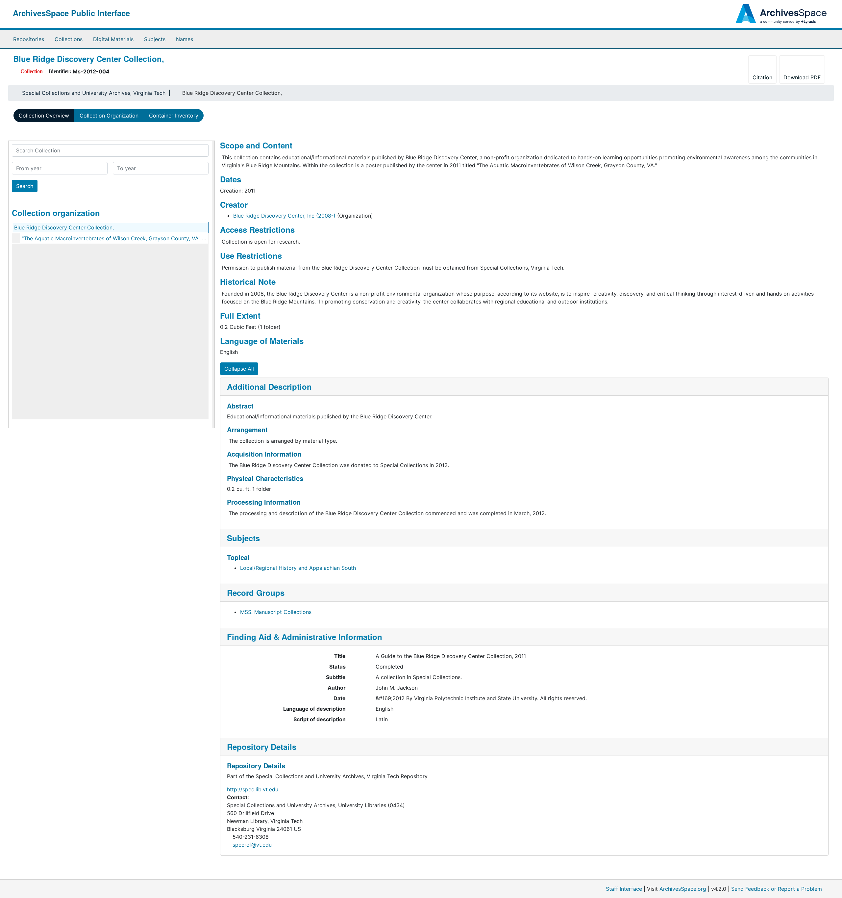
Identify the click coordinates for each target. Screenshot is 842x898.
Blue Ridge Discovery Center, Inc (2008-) (284, 215)
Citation (762, 77)
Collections (69, 39)
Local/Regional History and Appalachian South (298, 568)
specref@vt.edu (252, 844)
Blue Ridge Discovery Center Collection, (64, 227)
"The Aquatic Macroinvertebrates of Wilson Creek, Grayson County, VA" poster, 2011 (127, 238)
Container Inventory (173, 115)
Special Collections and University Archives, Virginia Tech (93, 93)
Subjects (154, 39)
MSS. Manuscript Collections (275, 612)
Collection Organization (109, 115)
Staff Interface (624, 888)
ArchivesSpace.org (682, 888)
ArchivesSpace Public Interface (71, 12)
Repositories (28, 39)
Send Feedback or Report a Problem (776, 888)
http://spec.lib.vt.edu (252, 789)
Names (184, 39)
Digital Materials (113, 39)
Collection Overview (44, 115)
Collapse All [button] (239, 368)
